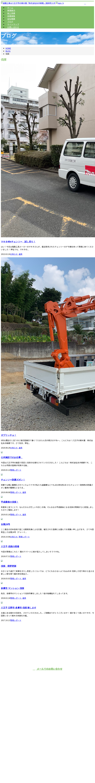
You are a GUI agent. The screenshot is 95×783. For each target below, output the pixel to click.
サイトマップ (49, 725)
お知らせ (14, 254)
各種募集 (50, 706)
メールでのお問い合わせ (49, 668)
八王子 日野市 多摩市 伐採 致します (18, 607)
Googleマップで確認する (47, 749)
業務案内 (50, 693)
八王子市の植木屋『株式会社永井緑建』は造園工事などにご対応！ (47, 736)
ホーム (50, 687)
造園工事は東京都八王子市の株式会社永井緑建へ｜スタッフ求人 (47, 762)
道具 (20, 254)
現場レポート (15, 470)
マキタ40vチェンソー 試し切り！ (18, 241)
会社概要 (50, 712)
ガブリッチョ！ (8, 435)
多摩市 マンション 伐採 (12, 588)
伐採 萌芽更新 (8, 565)
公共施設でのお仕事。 (12, 457)
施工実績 (50, 699)
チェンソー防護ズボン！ (13, 479)
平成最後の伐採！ (10, 501)
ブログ (50, 718)
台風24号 (5, 524)
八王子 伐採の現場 (10, 546)
